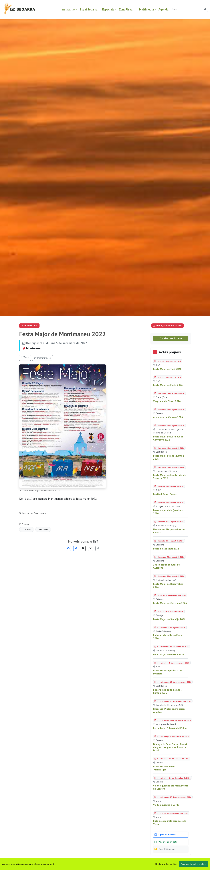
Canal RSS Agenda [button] (167, 849)
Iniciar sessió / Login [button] (171, 338)
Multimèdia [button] (146, 9)
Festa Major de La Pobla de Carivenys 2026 (168, 438)
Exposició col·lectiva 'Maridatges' (164, 768)
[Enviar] (97, 548)
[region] (105, 864)
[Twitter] (90, 548)
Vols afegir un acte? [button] (168, 841)
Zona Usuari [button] (126, 9)
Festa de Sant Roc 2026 (166, 548)
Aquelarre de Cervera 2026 (168, 417)
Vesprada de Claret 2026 (167, 401)
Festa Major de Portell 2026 (168, 654)
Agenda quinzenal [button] (167, 834)
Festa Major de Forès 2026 (168, 384)
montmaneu (43, 529)
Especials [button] (108, 9)
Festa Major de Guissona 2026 (170, 603)
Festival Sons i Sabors (165, 494)
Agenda (163, 9)
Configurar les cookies (166, 864)
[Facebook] (68, 548)
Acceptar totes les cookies (193, 864)
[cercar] (205, 9)
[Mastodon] (83, 548)
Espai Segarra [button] (88, 9)
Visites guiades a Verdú (166, 804)
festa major (27, 529)
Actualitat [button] (68, 9)
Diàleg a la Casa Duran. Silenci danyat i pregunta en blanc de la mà (170, 747)
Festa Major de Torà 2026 (167, 368)
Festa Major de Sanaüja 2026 (169, 619)
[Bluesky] (75, 548)
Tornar (26, 357)
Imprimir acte (43, 357)
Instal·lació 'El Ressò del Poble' (170, 728)
